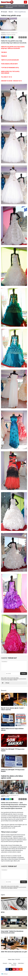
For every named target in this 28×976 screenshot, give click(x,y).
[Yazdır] (19, 37)
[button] (21, 37)
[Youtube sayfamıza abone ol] (14, 969)
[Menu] (25, 2)
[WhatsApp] (10, 37)
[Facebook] (2, 37)
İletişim (14, 963)
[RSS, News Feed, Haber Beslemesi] (20, 969)
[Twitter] (4, 37)
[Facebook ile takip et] (7, 969)
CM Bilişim (5, 974)
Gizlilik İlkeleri (21, 963)
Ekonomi (11, 11)
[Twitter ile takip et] (10, 969)
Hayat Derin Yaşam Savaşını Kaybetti (14, 6)
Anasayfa (5, 11)
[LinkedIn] (8, 37)
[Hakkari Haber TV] (7, 2)
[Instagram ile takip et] (17, 969)
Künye (10, 963)
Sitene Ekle (13, 965)
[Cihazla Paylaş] (12, 37)
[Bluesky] (6, 37)
